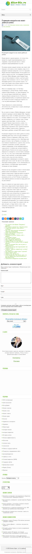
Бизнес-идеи (6, 416)
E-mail (3, 291)
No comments (7, 26)
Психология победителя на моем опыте (16, 258)
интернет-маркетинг (8, 432)
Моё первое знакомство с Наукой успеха (16, 227)
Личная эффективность (9, 437)
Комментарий (4, 270)
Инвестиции (6, 427)
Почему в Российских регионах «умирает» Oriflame (16, 521)
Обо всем (12, 25)
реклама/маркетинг (8, 454)
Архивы (4, 478)
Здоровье (5, 424)
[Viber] (18, 219)
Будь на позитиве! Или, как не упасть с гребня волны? (16, 245)
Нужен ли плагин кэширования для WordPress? (16, 528)
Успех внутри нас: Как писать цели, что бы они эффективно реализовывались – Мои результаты (16, 256)
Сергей (5, 532)
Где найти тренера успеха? (12, 238)
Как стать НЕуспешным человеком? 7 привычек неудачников (15, 231)
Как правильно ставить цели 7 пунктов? (16, 251)
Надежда (5, 520)
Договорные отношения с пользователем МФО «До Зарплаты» (16, 536)
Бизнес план (6, 410)
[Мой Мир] (8, 219)
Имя (2, 286)
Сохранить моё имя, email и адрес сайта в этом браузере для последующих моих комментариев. (16, 306)
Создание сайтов (7, 462)
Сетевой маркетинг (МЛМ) (10, 459)
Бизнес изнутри (7, 408)
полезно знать (19, 25)
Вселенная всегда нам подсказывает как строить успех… (16, 247)
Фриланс (5, 470)
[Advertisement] (16, 382)
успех (5, 214)
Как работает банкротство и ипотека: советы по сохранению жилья (15, 512)
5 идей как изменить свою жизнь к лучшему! (14, 228)
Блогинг (5, 419)
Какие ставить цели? (11, 252)
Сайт (2, 297)
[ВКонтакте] (3, 219)
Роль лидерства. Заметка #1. (13, 239)
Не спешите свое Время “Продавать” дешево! (15, 225)
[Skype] (23, 219)
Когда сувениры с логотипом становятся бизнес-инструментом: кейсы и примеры (16, 504)
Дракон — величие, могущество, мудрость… (15, 525)
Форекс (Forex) (7, 467)
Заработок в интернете (9, 421)
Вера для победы (10, 234)
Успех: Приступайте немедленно (14, 232)
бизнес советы (7, 413)
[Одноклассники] (5, 219)
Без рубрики (6, 405)
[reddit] (13, 219)
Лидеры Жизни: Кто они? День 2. (14, 241)
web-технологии (7, 402)
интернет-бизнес (7, 429)
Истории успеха (7, 435)
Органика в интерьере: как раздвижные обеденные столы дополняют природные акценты (16, 496)
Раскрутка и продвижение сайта (11, 451)
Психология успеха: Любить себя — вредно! (15, 235)
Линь (4, 524)
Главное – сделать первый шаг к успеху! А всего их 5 (16, 249)
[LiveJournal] (15, 219)
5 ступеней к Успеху (10, 237)
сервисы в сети (7, 456)
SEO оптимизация (8, 400)
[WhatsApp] (20, 219)
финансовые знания (8, 464)
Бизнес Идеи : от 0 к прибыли (18, 548)
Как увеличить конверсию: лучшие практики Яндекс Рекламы (17, 500)
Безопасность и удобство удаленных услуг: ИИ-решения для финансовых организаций (16, 508)
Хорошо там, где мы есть (12, 254)
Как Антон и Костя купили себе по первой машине (16, 242)
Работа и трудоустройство (10, 448)
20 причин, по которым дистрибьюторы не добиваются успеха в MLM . (15, 532)
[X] (10, 219)
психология (26, 25)
